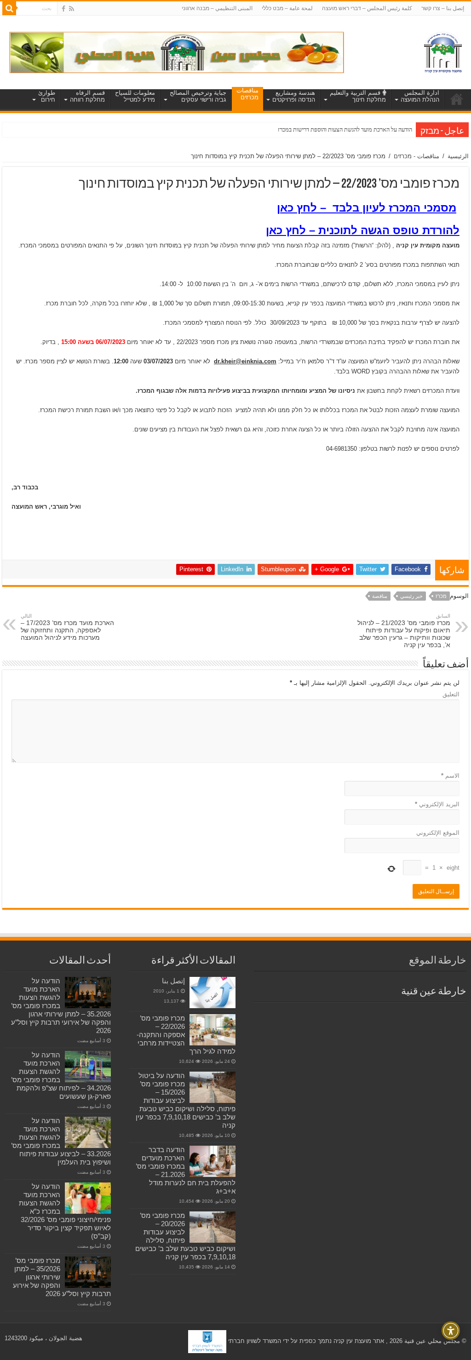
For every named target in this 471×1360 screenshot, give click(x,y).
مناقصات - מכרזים (416, 156)
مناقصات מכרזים (247, 94)
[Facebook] (63, 8)
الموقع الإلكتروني (438, 832)
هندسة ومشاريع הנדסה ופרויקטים (293, 96)
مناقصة (379, 596)
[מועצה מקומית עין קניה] (443, 51)
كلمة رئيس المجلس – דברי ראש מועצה (367, 8)
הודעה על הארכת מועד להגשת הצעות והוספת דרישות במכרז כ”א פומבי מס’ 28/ (323, 129)
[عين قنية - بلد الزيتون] (176, 51)
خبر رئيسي (411, 596)
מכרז (441, 596)
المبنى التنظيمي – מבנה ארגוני (217, 8)
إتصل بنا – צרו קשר (442, 8)
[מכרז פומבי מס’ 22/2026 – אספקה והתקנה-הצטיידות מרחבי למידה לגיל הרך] (213, 1029)
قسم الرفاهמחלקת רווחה (87, 96)
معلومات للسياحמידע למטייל (135, 96)
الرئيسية (458, 156)
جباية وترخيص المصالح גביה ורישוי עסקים (198, 96)
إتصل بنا (173, 981)
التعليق (451, 694)
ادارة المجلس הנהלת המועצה (420, 96)
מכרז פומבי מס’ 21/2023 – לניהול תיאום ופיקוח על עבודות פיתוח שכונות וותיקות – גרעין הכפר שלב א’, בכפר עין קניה (403, 630)
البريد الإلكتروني (437, 804)
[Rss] (71, 8)
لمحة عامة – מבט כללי (287, 8)
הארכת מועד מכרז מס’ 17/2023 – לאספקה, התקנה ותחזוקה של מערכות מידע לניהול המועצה (67, 627)
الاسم (450, 775)
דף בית (457, 99)
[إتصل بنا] (213, 992)
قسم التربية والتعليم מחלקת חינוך (358, 96)
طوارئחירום (46, 96)
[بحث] (9, 8)
